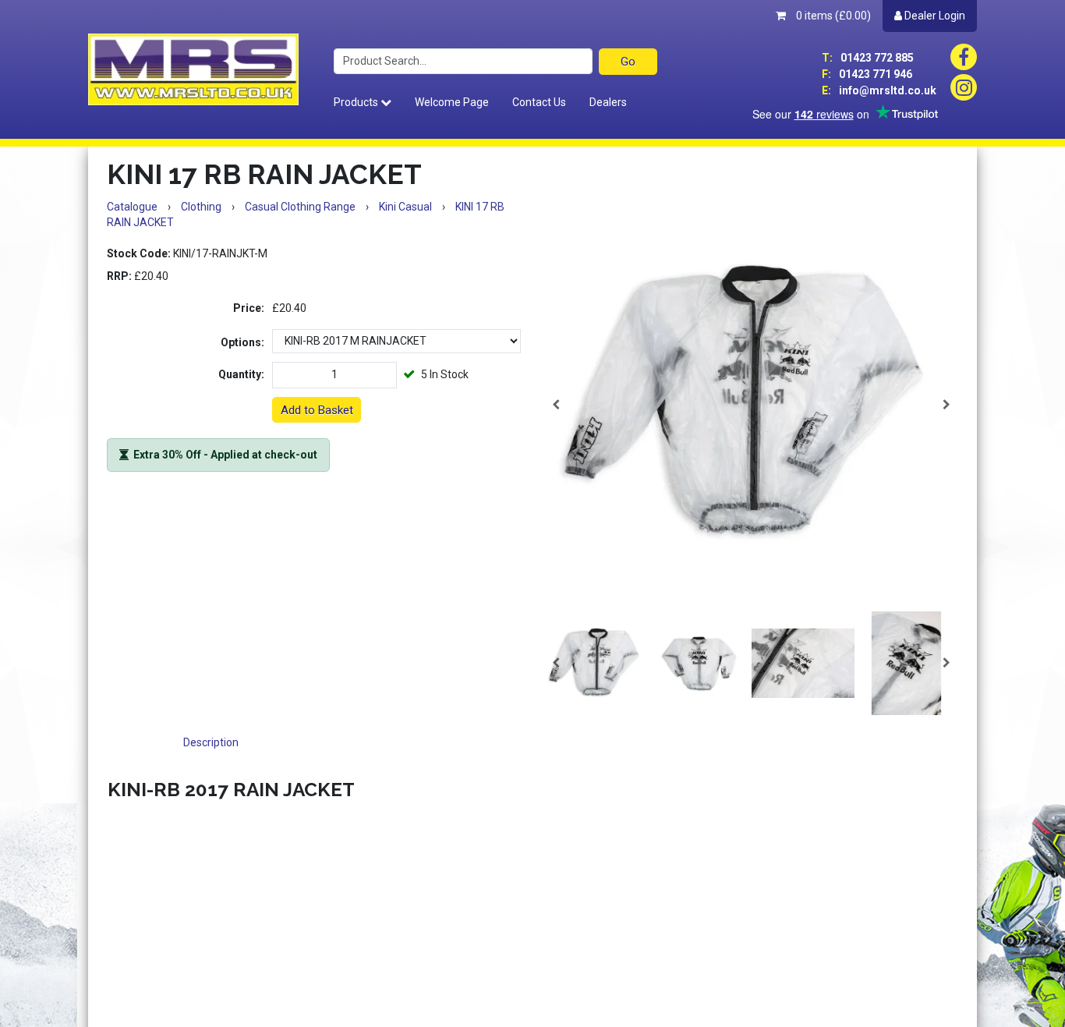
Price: (248, 308)
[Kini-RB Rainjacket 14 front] (751, 404)
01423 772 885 (868, 57)
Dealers (608, 102)
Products (357, 102)
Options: (242, 342)
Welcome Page (452, 102)
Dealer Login (933, 15)
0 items (832, 15)
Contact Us (539, 102)
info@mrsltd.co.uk (879, 90)
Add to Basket (317, 410)
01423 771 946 (867, 74)
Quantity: (241, 374)
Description (211, 742)
